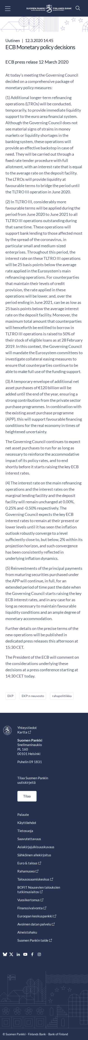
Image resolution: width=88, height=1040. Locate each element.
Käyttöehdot (26, 823)
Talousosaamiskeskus (33, 879)
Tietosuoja (25, 831)
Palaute (23, 815)
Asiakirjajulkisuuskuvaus (35, 847)
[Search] (77, 8)
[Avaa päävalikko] (11, 8)
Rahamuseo (26, 871)
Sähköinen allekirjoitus (34, 855)
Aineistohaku (27, 932)
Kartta (22, 732)
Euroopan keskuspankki (35, 916)
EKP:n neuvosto (33, 696)
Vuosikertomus (28, 900)
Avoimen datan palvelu (34, 924)
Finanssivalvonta (30, 908)
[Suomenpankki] (49, 8)
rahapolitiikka (62, 696)
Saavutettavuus (29, 839)
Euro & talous (27, 863)
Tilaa (27, 796)
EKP (10, 696)
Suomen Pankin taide (32, 940)
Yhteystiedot (27, 728)
